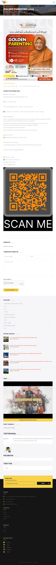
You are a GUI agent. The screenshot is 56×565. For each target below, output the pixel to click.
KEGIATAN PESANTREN (9, 317)
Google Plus (9, 548)
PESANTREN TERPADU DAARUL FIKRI (31, 86)
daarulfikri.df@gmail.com (11, 502)
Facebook (8, 541)
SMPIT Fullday (7, 322)
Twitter (8, 543)
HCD (5, 328)
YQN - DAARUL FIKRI (13, 86)
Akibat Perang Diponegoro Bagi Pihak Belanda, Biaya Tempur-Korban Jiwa (31, 361)
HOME (6, 12)
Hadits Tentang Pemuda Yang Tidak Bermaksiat (23, 345)
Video (4, 530)
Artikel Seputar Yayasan (9, 325)
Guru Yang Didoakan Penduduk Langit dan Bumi (23, 337)
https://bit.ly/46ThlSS (18, 149)
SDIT (5, 306)
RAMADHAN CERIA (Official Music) (28, 420)
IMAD (5, 320)
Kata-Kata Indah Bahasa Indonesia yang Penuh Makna (25, 369)
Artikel (11, 12)
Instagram (8, 545)
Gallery (5, 517)
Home (4, 510)
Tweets (6, 466)
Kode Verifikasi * (7, 279)
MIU (5, 309)
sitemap (36, 561)
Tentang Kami (6, 515)
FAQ (4, 528)
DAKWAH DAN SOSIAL (9, 314)
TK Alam (6, 311)
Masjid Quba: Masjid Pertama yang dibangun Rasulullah (26, 353)
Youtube (8, 550)
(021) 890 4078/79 (10, 497)
